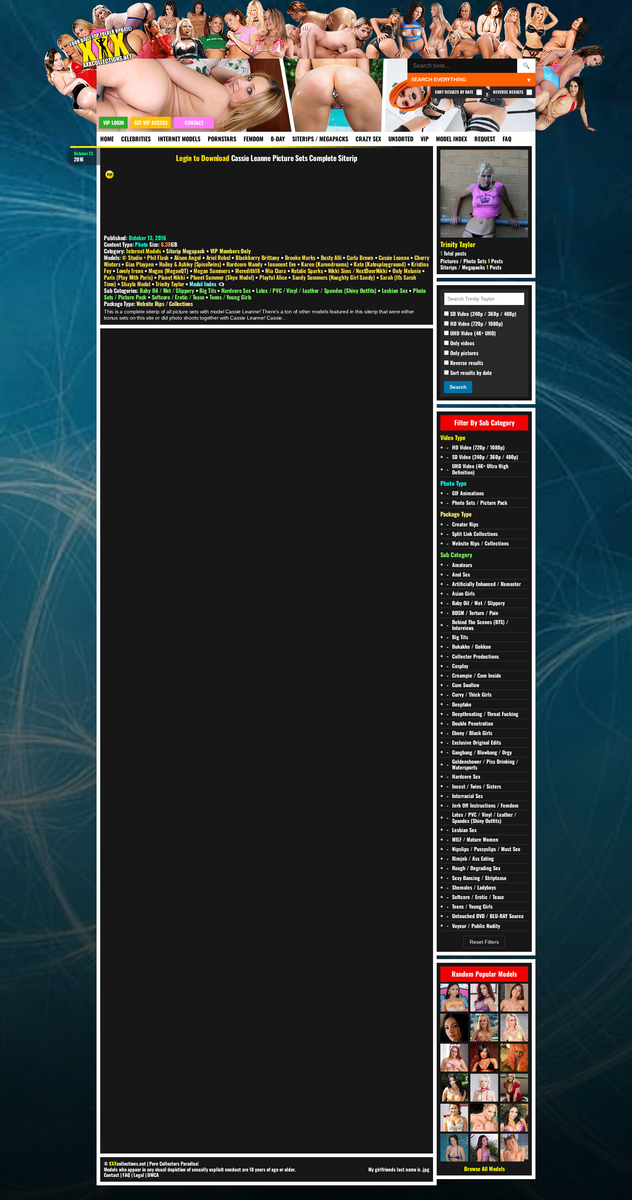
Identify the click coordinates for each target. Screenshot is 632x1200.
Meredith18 (248, 271)
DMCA (153, 1174)
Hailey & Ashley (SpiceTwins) (190, 264)
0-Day (278, 138)
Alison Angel (188, 257)
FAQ (507, 138)
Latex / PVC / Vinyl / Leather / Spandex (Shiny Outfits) (317, 290)
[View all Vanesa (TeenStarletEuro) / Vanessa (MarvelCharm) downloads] (514, 997)
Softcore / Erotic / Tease (179, 297)
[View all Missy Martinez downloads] (514, 1118)
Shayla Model (136, 284)
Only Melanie (407, 271)
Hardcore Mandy (245, 264)
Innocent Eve (282, 264)
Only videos (461, 343)
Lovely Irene (130, 271)
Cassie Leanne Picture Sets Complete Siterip (294, 157)
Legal (138, 1174)
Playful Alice (273, 277)
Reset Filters (484, 942)
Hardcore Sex (236, 290)
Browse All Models (484, 1168)
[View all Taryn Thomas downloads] (454, 1088)
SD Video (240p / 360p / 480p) (482, 314)
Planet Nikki (172, 277)
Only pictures (463, 353)
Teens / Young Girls (230, 297)
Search (458, 387)
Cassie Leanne (394, 257)
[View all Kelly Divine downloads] (484, 997)
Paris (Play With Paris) (129, 277)
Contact (111, 1174)
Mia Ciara (276, 271)
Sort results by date (470, 373)
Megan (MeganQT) (169, 271)
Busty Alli (332, 257)
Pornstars (222, 138)
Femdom (253, 138)
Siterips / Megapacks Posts (470, 267)
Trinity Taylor (170, 284)
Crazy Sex (368, 138)
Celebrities (136, 138)
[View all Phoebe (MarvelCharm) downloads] (454, 1058)
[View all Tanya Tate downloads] (514, 1088)
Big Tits (208, 290)
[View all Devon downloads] (484, 1027)
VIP (425, 138)
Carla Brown (361, 257)
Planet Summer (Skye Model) (223, 277)
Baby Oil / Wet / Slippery (168, 290)
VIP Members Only (230, 251)
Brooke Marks (301, 257)
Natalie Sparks (307, 271)
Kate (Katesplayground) (380, 264)
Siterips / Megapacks (320, 138)
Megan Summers (212, 271)
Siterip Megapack (185, 251)
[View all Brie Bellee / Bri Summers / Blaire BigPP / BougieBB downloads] (514, 1148)
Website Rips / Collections (164, 303)
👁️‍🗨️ (221, 284)
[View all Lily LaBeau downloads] (484, 1088)
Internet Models (179, 138)
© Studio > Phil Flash (146, 257)
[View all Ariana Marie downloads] (454, 997)
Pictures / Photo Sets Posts (471, 261)
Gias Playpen (140, 264)
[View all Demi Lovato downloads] (454, 1118)
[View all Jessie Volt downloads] (514, 1027)
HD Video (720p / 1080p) (476, 324)
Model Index (451, 138)
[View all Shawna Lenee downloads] (484, 1118)
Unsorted (400, 138)
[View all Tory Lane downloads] (484, 1058)
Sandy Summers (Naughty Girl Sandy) (334, 277)
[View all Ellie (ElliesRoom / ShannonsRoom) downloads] (454, 1148)
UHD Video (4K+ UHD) (472, 333)
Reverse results (466, 363)
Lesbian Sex (395, 290)
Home (107, 138)
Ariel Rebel (219, 257)
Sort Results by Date (454, 92)
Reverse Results (508, 92)
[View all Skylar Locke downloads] (484, 1148)
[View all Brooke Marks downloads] (514, 1058)
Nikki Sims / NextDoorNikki (358, 271)
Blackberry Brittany (258, 257)
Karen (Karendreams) (325, 264)
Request (484, 138)
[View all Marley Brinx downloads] (454, 1027)
